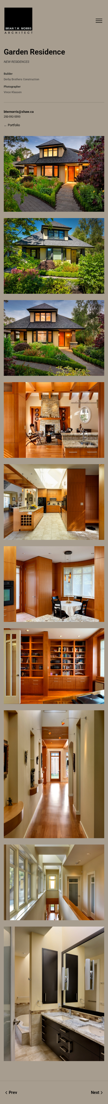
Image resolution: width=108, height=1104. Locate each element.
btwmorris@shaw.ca (19, 112)
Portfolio (14, 125)
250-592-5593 (12, 116)
